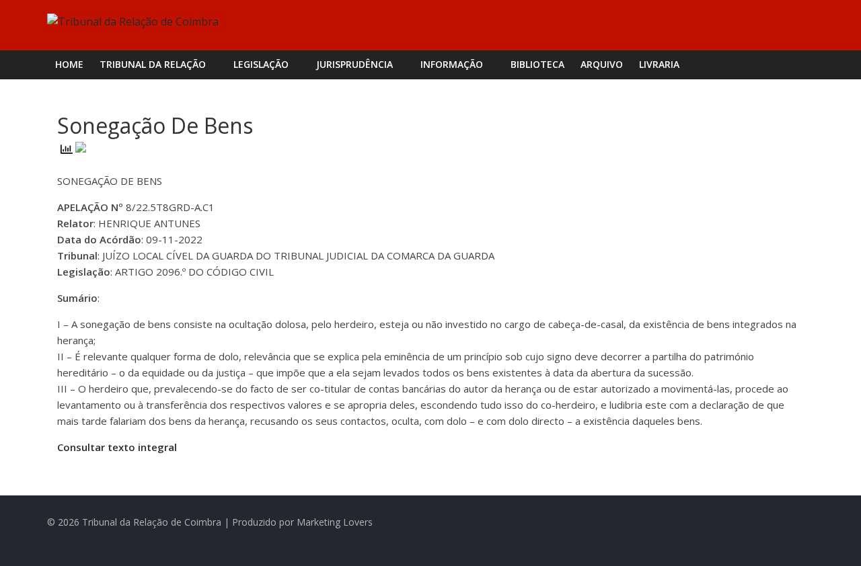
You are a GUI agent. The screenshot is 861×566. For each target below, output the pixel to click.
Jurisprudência (354, 64)
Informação (451, 64)
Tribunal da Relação (153, 64)
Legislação (261, 64)
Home (69, 64)
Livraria (659, 64)
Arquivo (602, 64)
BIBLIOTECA (537, 64)
